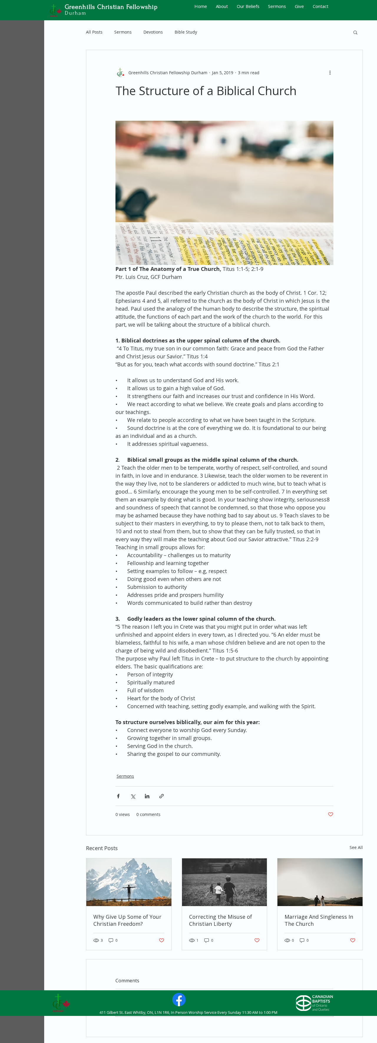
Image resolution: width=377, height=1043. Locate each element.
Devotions (153, 32)
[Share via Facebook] (118, 796)
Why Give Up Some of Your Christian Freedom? (127, 920)
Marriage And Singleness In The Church (319, 920)
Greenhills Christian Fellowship (111, 6)
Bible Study (186, 32)
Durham (76, 13)
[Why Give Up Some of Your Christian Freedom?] (128, 882)
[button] (355, 32)
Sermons (123, 32)
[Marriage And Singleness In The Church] (320, 882)
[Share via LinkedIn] (147, 796)
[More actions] (329, 72)
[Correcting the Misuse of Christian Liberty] (224, 882)
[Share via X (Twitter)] (132, 796)
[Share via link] (161, 796)
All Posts (94, 32)
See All (356, 847)
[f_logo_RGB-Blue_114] (179, 999)
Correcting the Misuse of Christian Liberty (220, 920)
